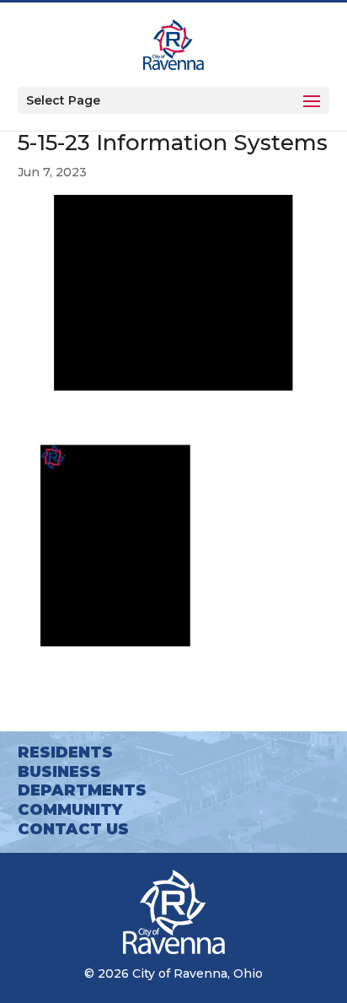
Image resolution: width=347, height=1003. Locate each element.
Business (59, 772)
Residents (65, 752)
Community (70, 810)
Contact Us (73, 829)
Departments (82, 790)
